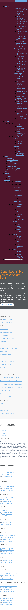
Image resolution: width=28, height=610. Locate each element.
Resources (7, 173)
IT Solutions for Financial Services (10, 377)
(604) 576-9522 (7, 501)
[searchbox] (11, 259)
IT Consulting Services (6, 371)
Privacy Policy (4, 351)
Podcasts (9, 176)
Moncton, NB (19, 254)
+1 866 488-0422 (7, 577)
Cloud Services (4, 368)
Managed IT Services (6, 364)
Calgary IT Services (6, 541)
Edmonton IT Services (6, 553)
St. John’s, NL (20, 257)
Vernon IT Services (5, 516)
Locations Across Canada (7, 338)
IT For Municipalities (6, 397)
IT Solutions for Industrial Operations (11, 384)
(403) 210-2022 (7, 539)
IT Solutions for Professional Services (11, 387)
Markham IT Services (6, 579)
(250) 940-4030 (7, 523)
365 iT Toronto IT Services (8, 591)
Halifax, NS (19, 256)
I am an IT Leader (5, 416)
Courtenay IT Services (6, 490)
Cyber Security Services (7, 361)
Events (2, 407)
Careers (9, 165)
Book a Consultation (6, 323)
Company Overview (12, 160)
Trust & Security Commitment (15, 170)
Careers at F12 (4, 342)
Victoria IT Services (6, 525)
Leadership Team (12, 163)
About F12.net (4, 329)
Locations (10, 161)
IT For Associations (5, 394)
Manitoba (18, 251)
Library (9, 178)
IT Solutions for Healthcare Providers (11, 381)
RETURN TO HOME (7, 304)
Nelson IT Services (5, 478)
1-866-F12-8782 (8, 1)
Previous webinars (12, 175)
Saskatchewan (20, 252)
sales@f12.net (17, 201)
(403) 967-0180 (7, 560)
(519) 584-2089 (7, 602)
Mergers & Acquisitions (13, 168)
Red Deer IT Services (6, 562)
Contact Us (7, 180)
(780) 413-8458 (7, 552)
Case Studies (4, 410)
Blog (5, 171)
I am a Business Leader (7, 413)
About (6, 156)
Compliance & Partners (13, 166)
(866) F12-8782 (7, 319)
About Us (9, 158)
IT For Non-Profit (5, 390)
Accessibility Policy (5, 354)
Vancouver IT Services (6, 503)
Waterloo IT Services (6, 604)
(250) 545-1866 (7, 514)
